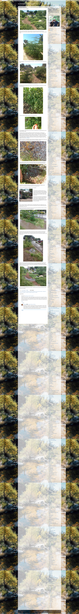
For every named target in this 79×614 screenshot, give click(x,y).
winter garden (50, 573)
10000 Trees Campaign (52, 40)
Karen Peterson (51, 284)
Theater (50, 509)
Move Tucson (50, 340)
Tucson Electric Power (52, 533)
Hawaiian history (51, 249)
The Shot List (50, 508)
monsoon (50, 331)
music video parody (51, 345)
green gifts (50, 236)
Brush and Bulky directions (52, 95)
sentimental (50, 447)
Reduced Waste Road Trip (52, 419)
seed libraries (50, 444)
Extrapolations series (51, 200)
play (49, 384)
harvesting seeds (51, 247)
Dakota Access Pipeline (52, 149)
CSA (49, 144)
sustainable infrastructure (52, 485)
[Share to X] (31, 290)
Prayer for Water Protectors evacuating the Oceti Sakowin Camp (54, 390)
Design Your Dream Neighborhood (53, 166)
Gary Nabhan (50, 225)
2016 (50, 607)
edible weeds (50, 185)
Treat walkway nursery (52, 527)
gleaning (50, 231)
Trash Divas (50, 525)
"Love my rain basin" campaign (53, 33)
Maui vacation (50, 316)
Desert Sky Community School (53, 164)
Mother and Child (51, 339)
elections (50, 187)
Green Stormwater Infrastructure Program (54, 238)
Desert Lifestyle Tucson (52, 161)
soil (34, 292)
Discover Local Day (51, 171)
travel (49, 526)
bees (49, 73)
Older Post (45, 325)
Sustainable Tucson (51, 488)
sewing (50, 450)
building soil (50, 97)
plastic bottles (50, 382)
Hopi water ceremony (51, 260)
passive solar (50, 370)
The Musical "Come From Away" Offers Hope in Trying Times (54, 507)
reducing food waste (51, 420)
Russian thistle (51, 436)
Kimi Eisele (50, 288)
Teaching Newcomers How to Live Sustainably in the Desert (53, 495)
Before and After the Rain (52, 74)
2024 (50, 588)
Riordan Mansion (51, 431)
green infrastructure (51, 237)
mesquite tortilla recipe (52, 324)
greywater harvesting (51, 239)
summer (50, 479)
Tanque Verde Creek (51, 491)
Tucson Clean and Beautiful (52, 532)
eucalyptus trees (51, 197)
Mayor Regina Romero (52, 317)
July (51, 598)
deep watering (50, 155)
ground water (50, 240)
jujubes (41, 291)
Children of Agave (51, 111)
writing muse (50, 578)
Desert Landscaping (51, 160)
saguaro (50, 437)
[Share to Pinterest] (33, 290)
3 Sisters (50, 41)
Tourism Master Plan (51, 520)
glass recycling (51, 230)
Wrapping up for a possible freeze (53, 577)
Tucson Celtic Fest (51, 531)
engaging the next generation (52, 191)
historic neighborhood (51, 254)
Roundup (33, 292)
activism (50, 45)
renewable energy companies (52, 426)
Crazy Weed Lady (51, 143)
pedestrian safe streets (52, 372)
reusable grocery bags (52, 429)
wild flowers (50, 568)
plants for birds (51, 380)
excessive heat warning (52, 199)
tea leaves (50, 493)
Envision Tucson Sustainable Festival (53, 194)
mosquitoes (50, 338)
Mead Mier (50, 319)
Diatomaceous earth (51, 168)
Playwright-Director (51, 386)
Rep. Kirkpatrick (51, 427)
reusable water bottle (51, 430)
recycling (50, 415)
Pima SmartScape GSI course (53, 373)
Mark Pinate (50, 314)
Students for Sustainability (52, 478)
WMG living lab (51, 575)
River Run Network (51, 432)
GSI (49, 241)
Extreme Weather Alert (52, 201)
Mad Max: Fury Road (51, 306)
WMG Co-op (50, 574)
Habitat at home (51, 243)
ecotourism (50, 183)
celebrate (50, 104)
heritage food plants (51, 253)
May (51, 600)
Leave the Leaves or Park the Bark (53, 295)
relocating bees (51, 424)
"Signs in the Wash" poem (52, 36)
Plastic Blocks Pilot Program (52, 381)
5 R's (49, 43)
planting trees (50, 379)
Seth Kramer (50, 449)
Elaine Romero (51, 186)
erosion (50, 196)
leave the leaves (51, 294)
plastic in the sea (51, 383)
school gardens (51, 442)
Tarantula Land (51, 492)
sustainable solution (51, 487)
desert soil (50, 165)
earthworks (27, 291)
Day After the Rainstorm (52, 153)
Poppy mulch (50, 389)
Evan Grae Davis (51, 198)
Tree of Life (50, 528)
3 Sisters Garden (51, 42)
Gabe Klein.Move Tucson (52, 221)
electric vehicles (51, 188)
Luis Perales (50, 303)
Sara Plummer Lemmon (52, 439)
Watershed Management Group (53, 564)
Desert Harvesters (51, 159)
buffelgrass (50, 96)
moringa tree (44, 291)
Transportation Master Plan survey (53, 523)
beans (49, 72)
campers (50, 101)
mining (49, 328)
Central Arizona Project (52, 105)
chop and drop (51, 112)
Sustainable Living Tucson (26, 4)
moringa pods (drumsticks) (52, 332)
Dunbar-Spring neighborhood (52, 181)
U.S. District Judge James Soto (53, 538)
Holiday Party (50, 256)
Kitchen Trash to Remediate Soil (53, 290)
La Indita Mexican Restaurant (52, 292)
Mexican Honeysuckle (51, 326)
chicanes (50, 110)
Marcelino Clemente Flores (52, 312)
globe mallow (50, 232)
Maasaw (50, 305)
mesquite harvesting (51, 322)
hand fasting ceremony (52, 245)
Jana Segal (24, 304)
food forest (31, 291)
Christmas (50, 114)
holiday (50, 255)
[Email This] (30, 290)
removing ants (50, 425)
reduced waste (51, 417)
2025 (50, 587)
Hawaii (49, 248)
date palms (50, 151)
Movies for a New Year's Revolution (53, 343)
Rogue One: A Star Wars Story (53, 433)
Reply (22, 301)
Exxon (49, 202)
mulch (49, 344)
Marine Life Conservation (52, 313)
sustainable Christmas (52, 484)
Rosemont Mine (51, 434)
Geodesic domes (51, 228)
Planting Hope (50, 377)
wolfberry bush (51, 576)
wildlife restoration (51, 570)
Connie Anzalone (51, 137)
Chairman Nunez (51, 106)
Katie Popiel (50, 285)
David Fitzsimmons (51, 152)
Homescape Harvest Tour (52, 257)
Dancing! (50, 150)
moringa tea (50, 335)
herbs (49, 252)
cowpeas (50, 141)
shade (49, 451)
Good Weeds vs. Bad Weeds (52, 234)
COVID (50, 140)
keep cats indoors (51, 286)
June (51, 599)
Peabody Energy (51, 371)
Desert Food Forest (51, 157)
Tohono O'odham (51, 515)
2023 (50, 589)
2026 (50, 586)
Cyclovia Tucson (51, 148)
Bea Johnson (50, 71)
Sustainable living (51, 486)
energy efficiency (51, 189)
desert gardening (51, 158)
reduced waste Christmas (52, 418)
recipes (50, 411)
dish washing (50, 172)
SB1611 (50, 441)
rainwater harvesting (28, 292)
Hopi (49, 259)
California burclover (51, 100)
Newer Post (21, 325)
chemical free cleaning (52, 109)
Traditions (50, 521)
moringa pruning (51, 333)
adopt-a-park (50, 46)
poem (49, 387)
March (51, 601)
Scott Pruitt (50, 443)
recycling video (51, 416)
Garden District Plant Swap (52, 222)
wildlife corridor (51, 569)
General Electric (51, 227)
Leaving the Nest (51, 296)
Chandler (50, 107)
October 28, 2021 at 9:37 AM (31, 304)
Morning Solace (51, 337)
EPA (49, 195)
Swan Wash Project (51, 489)
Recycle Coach (51, 414)
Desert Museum (51, 162)
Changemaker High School (52, 108)
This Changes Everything (52, 511)
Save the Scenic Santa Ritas (52, 440)
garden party (50, 223)
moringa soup (50, 334)
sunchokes (50, 481)
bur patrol (50, 98)
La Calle (50, 291)
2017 (50, 606)
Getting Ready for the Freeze (52, 229)
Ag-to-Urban (50, 47)
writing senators (51, 579)
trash (49, 524)
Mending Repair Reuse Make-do (53, 320)
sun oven (50, 480)
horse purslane (38, 291)
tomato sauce (50, 516)
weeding (50, 566)
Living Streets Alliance (51, 299)
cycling (50, 147)
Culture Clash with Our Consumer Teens (54, 145)
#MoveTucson (50, 38)
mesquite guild (51, 321)
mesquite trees (51, 325)
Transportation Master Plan (52, 522)
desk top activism (51, 167)
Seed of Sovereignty (51, 445)
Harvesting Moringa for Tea (52, 246)
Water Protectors (51, 561)
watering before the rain (52, 562)
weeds (36, 292)
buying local (50, 99)
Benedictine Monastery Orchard (53, 75)
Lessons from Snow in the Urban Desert (54, 297)
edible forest (50, 184)
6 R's (49, 44)
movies (50, 342)
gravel (49, 235)
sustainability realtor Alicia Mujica (53, 483)
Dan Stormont (51, 29)
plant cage (50, 376)
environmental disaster (52, 193)
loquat (49, 300)
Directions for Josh (51, 169)
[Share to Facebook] (32, 290)
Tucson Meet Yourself (51, 534)
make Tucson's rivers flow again (53, 307)
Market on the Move (51, 315)
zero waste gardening (51, 583)
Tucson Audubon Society (52, 530)
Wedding (50, 565)
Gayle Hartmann (51, 226)
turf (49, 537)
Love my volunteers (51, 302)
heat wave (50, 251)
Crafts (49, 142)
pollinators (24, 292)
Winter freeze (50, 572)
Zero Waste (50, 582)
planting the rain (51, 378)
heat (49, 250)
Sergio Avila (50, 448)
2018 (50, 605)
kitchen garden (51, 289)
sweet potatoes (51, 490)
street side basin (51, 477)
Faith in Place (50, 204)
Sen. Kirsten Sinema (51, 446)
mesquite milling (51, 323)
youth (49, 580)
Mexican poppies (51, 327)
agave (49, 48)
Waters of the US (51, 563)
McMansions (50, 318)
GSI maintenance (51, 242)
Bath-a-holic (50, 70)
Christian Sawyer (51, 113)
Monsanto (50, 330)
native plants (21, 292)
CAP (49, 102)
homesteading (50, 258)
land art (50, 293)
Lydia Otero (50, 304)
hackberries (34, 291)
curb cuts (50, 146)
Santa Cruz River (51, 438)
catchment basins (23, 291)
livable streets (50, 298)
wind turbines (50, 571)
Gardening (50, 224)
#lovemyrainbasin (51, 37)
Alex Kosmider (51, 49)
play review (50, 385)
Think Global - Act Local (52, 510)
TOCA (49, 514)
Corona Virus (50, 139)
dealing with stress (51, 154)
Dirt (49, 170)
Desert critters (50, 156)
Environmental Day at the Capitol (53, 192)
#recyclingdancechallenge (52, 39)
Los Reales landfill (51, 301)
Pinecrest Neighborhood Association (53, 374)
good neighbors (51, 233)
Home (33, 325)
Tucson (50, 529)
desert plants (50, 163)
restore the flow (51, 428)
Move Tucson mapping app (52, 341)
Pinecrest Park (51, 375)
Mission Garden (51, 329)
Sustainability (50, 482)
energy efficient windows (52, 190)
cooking (50, 138)
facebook (50, 203)
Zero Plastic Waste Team (52, 581)
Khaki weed (50, 287)
